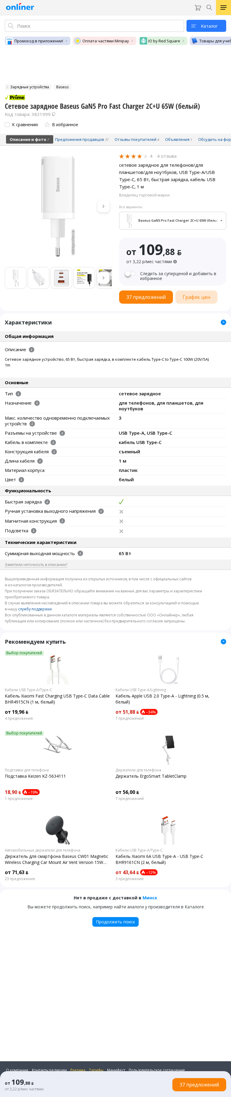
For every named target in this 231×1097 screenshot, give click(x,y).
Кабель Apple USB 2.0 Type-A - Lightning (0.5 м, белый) (162, 699)
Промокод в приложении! (38, 41)
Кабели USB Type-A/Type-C (28, 690)
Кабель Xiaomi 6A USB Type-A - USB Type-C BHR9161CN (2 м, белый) (159, 859)
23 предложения (20, 879)
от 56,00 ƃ (127, 792)
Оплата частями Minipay (105, 41)
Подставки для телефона (27, 770)
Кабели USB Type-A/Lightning (141, 690)
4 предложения (19, 718)
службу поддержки (35, 609)
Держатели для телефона (138, 770)
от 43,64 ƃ (127, 872)
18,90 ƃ (13, 792)
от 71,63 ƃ (16, 872)
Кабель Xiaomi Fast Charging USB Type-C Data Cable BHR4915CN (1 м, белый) (57, 699)
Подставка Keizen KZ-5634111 (35, 776)
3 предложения (129, 879)
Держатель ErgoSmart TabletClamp (151, 776)
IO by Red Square (164, 41)
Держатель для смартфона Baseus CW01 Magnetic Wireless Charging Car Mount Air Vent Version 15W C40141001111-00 (56, 859)
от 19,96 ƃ (16, 712)
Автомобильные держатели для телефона (42, 850)
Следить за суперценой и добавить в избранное (178, 276)
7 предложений (130, 718)
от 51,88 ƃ (127, 712)
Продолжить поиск (115, 922)
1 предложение (19, 799)
